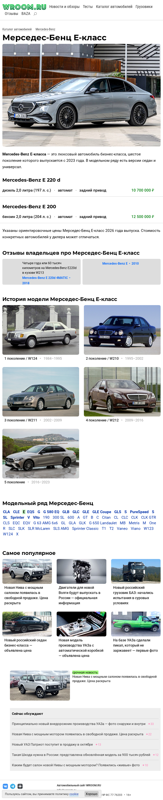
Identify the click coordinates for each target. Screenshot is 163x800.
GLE (85, 512)
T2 (111, 528)
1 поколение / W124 (20, 358)
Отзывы (11, 13)
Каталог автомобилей (114, 6)
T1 (104, 528)
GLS (117, 512)
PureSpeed (139, 512)
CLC (124, 517)
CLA (6, 512)
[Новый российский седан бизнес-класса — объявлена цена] (27, 624)
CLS (6, 523)
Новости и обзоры (64, 6)
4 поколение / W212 (102, 420)
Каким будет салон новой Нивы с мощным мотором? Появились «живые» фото (76, 765)
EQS (30, 512)
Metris (134, 523)
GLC (76, 512)
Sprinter (17, 517)
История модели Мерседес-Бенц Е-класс (59, 299)
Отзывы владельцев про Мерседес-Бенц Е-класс (71, 253)
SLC (12, 528)
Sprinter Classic (85, 528)
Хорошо (91, 794)
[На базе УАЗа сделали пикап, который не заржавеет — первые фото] (136, 624)
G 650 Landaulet (103, 523)
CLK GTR (148, 517)
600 (71, 517)
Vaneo (122, 528)
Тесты (88, 6)
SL (5, 517)
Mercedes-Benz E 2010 (120, 263)
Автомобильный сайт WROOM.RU (79, 785)
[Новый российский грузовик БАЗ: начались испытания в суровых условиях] (136, 571)
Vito (36, 517)
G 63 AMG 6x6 (45, 523)
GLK (82, 523)
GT (85, 517)
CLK (134, 517)
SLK (21, 528)
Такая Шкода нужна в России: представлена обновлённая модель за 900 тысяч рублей (81, 755)
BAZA (25, 13)
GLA (72, 523)
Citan (106, 517)
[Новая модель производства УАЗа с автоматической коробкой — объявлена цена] (81, 624)
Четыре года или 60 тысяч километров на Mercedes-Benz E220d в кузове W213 (49, 268)
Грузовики (144, 6)
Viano (136, 528)
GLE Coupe (101, 512)
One (152, 523)
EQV (26, 523)
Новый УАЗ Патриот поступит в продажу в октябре (52, 744)
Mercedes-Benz (45, 29)
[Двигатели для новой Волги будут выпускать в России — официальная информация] (81, 571)
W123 (149, 528)
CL (116, 517)
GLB (66, 512)
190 (46, 517)
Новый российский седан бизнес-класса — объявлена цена (25, 645)
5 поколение (14, 482)
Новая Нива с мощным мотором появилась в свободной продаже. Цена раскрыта (77, 734)
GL (63, 523)
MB (123, 523)
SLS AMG (61, 528)
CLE (16, 512)
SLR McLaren (39, 528)
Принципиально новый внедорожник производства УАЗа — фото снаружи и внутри (79, 724)
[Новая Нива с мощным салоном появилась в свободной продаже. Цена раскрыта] (27, 571)
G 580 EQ (51, 512)
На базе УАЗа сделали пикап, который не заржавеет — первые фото (135, 645)
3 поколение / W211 (20, 420)
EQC (16, 523)
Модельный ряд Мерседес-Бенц (47, 503)
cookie (74, 794)
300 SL (58, 517)
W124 (8, 534)
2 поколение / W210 (102, 358)
